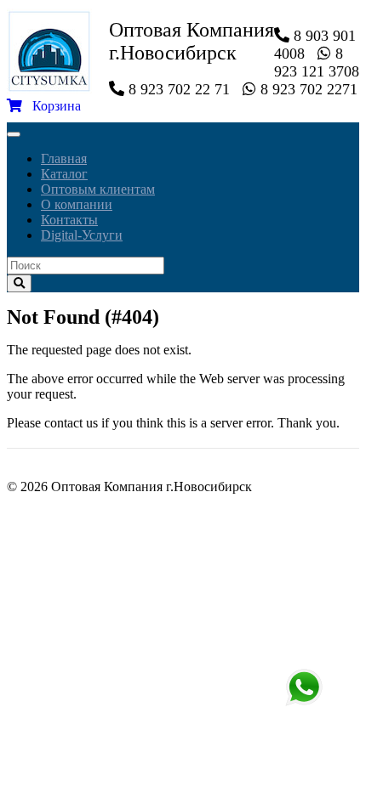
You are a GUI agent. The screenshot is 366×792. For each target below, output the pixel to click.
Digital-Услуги (82, 235)
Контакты (69, 219)
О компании (76, 204)
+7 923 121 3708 (303, 687)
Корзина (51, 106)
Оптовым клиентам (98, 189)
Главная (64, 158)
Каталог (64, 174)
